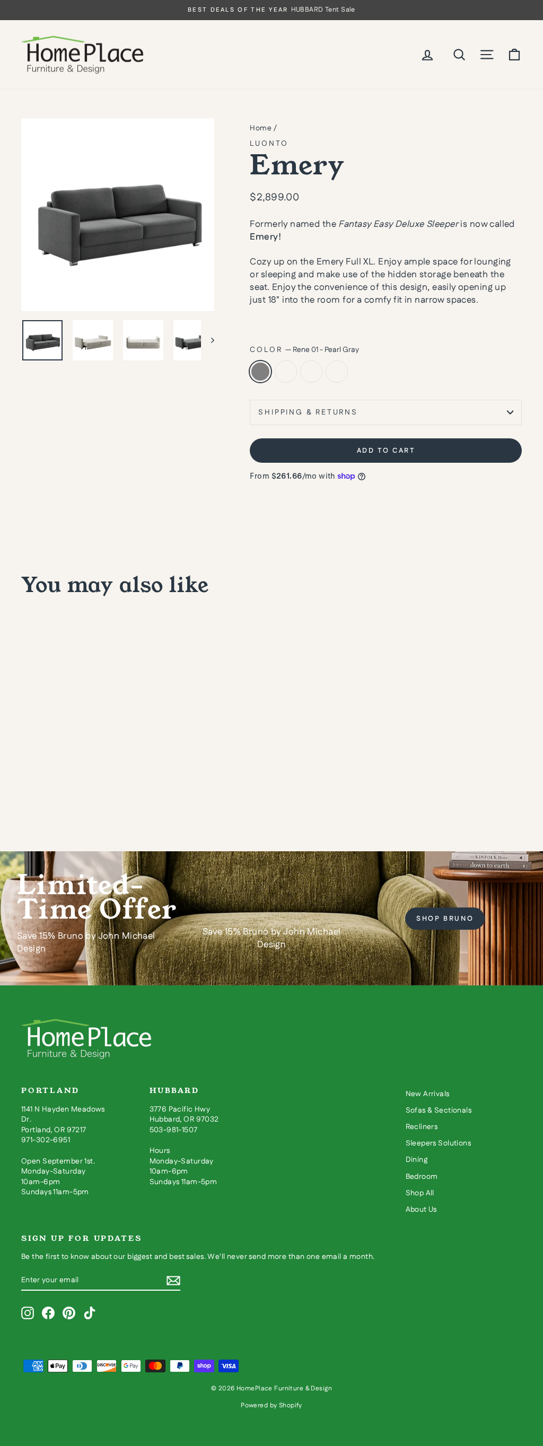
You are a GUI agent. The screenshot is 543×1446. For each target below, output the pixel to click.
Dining (417, 1159)
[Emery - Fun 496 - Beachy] (71, 788)
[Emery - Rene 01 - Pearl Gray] (28, 788)
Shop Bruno (445, 918)
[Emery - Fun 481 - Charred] (57, 788)
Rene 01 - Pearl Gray (260, 371)
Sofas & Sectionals (439, 1110)
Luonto (269, 143)
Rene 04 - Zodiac (285, 371)
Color (304, 350)
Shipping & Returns (307, 412)
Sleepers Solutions (438, 1143)
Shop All (420, 1193)
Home (261, 128)
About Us (421, 1209)
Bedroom (422, 1176)
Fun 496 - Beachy (336, 371)
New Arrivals (428, 1094)
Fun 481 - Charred (311, 371)
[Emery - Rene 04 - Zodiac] (43, 788)
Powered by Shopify (271, 1405)
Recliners (422, 1127)
